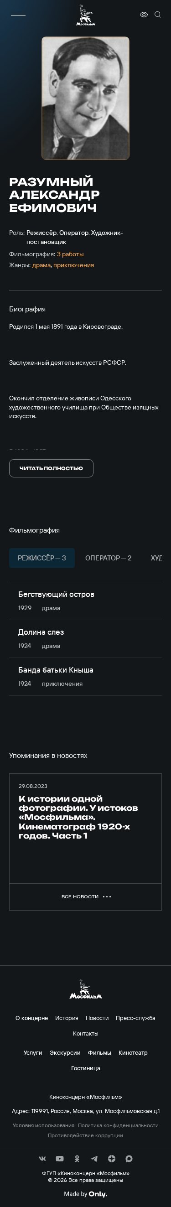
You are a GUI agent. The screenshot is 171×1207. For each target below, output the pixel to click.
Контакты (85, 1033)
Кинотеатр (133, 1052)
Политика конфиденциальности (118, 1125)
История (66, 1017)
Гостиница (85, 1068)
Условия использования (43, 1125)
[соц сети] (42, 1159)
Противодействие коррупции (85, 1135)
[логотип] (85, 14)
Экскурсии (65, 1052)
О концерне (32, 1017)
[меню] (18, 14)
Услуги (33, 1052)
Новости (97, 1017)
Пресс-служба (135, 1017)
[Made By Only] (85, 1194)
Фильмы (99, 1052)
